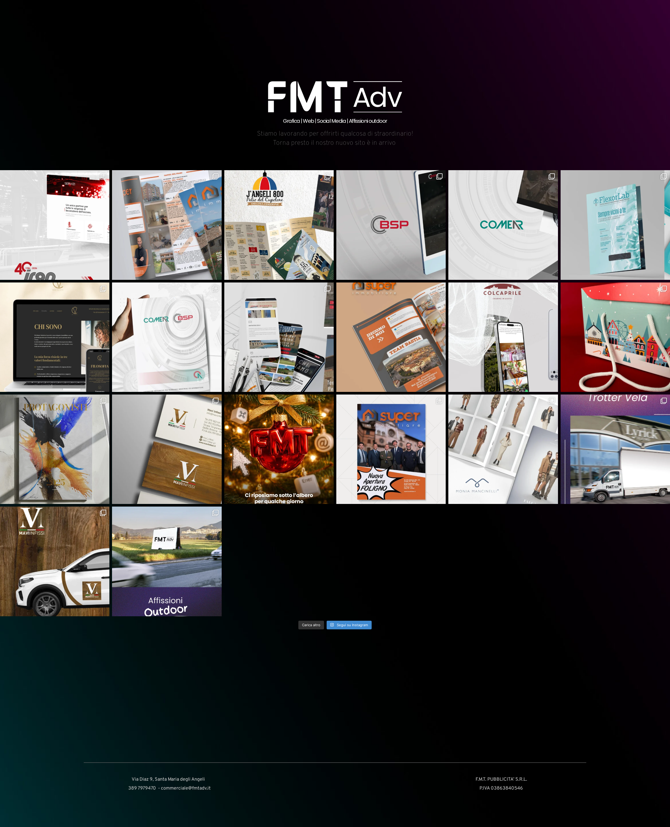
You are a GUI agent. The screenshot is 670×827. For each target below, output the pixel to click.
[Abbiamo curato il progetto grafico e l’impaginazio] (391, 337)
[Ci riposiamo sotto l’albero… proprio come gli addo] (279, 449)
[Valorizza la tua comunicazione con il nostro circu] (166, 561)
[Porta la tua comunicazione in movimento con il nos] (615, 449)
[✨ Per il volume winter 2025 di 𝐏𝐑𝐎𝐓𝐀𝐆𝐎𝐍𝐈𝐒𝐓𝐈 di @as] (54, 449)
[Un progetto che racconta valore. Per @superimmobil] (391, 449)
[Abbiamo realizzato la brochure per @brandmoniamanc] (503, 449)
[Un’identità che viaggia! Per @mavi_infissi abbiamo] (54, 561)
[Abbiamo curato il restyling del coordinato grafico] (166, 449)
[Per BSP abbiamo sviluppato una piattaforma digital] (391, 225)
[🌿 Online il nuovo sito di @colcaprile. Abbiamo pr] (503, 337)
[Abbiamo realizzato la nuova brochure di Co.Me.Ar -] (166, 337)
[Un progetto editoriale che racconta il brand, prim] (166, 225)
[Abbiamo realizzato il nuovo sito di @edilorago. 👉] (279, 337)
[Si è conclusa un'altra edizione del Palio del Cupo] (279, 225)
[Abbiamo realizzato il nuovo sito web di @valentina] (54, 337)
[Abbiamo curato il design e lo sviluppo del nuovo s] (54, 225)
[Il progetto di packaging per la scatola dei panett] (615, 337)
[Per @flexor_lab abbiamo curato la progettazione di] (615, 225)
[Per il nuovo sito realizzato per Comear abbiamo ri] (503, 225)
